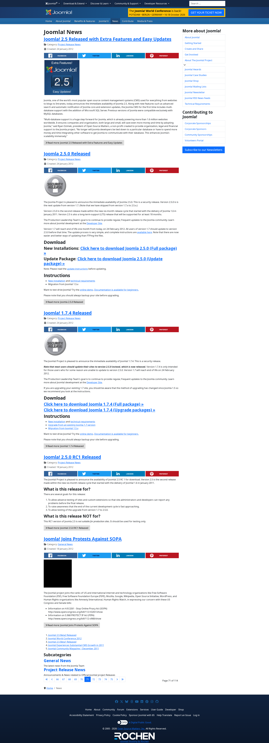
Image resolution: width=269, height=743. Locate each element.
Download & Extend (74, 3)
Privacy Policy (103, 715)
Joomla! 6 (104, 21)
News (115, 21)
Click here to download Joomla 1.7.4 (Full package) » (94, 404)
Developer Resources (156, 3)
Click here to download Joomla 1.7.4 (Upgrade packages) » (99, 409)
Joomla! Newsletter (195, 92)
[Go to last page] (122, 679)
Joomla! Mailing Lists (195, 86)
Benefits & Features (84, 21)
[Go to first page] (47, 679)
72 (93, 679)
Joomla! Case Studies (196, 75)
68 (69, 679)
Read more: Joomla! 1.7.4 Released (65, 446)
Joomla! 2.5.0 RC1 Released (72, 457)
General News (65, 544)
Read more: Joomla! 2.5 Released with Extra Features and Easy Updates (84, 142)
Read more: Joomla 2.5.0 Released (65, 301)
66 (57, 679)
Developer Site (94, 223)
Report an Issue (182, 715)
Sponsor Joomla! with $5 (142, 715)
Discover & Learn (100, 3)
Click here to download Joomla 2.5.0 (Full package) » (110, 251)
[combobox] (207, 3)
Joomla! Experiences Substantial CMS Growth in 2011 (76, 645)
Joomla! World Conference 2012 (65, 638)
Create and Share (194, 48)
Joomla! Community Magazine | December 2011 (73, 648)
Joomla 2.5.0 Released (67, 154)
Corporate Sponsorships (198, 123)
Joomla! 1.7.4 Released (68, 313)
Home (49, 21)
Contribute (128, 21)
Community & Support (127, 3)
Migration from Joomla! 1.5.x (63, 428)
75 (111, 679)
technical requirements (82, 280)
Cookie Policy (120, 715)
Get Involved (191, 54)
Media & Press (145, 21)
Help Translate (164, 715)
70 (81, 679)
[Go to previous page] (52, 679)
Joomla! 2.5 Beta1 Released (62, 641)
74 (105, 679)
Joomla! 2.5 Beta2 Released (62, 635)
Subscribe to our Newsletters (203, 150)
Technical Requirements (197, 103)
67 (63, 679)
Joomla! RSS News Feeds (197, 98)
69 (75, 679)
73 (99, 679)
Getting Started (193, 43)
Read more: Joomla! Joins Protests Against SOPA (72, 625)
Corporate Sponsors (195, 129)
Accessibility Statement (81, 715)
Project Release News (69, 44)
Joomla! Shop (192, 80)
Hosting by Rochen (134, 741)
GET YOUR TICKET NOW (206, 12)
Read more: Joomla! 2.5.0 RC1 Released (67, 527)
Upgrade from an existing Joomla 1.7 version (71, 424)
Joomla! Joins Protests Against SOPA (83, 539)
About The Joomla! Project (198, 60)
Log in (196, 715)
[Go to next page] (117, 679)
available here (144, 232)
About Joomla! (63, 21)
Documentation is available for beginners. (116, 289)
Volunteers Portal (194, 140)
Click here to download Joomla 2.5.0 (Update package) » (103, 261)
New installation (56, 280)
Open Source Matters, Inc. (131, 728)
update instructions (77, 268)
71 (87, 679)
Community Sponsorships (198, 134)
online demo (86, 289)
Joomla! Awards (193, 69)
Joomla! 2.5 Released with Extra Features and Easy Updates (107, 39)
